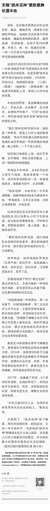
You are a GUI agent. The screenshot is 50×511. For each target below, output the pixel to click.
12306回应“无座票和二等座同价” (13, 486)
